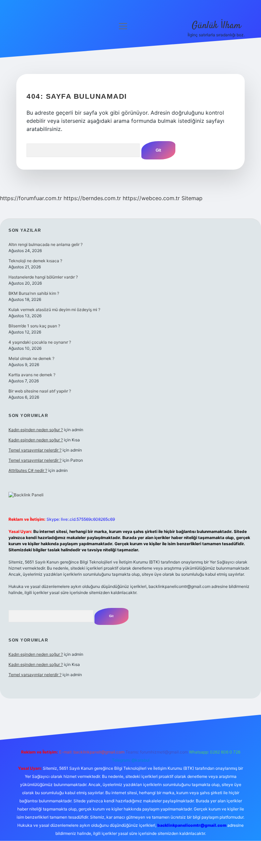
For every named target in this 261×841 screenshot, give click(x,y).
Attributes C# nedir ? (27, 470)
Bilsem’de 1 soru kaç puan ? (34, 325)
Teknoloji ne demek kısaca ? (35, 260)
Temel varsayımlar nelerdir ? (35, 450)
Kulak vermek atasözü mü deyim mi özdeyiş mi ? (54, 309)
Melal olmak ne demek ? (31, 358)
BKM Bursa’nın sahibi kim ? (33, 293)
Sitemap (192, 198)
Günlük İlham (216, 26)
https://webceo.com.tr (151, 198)
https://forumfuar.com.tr (31, 198)
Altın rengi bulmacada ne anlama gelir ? (45, 244)
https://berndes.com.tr (92, 198)
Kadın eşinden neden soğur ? (35, 429)
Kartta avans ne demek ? (31, 374)
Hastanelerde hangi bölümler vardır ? (43, 277)
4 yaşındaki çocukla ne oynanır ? (39, 342)
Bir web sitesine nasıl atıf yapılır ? (39, 391)
